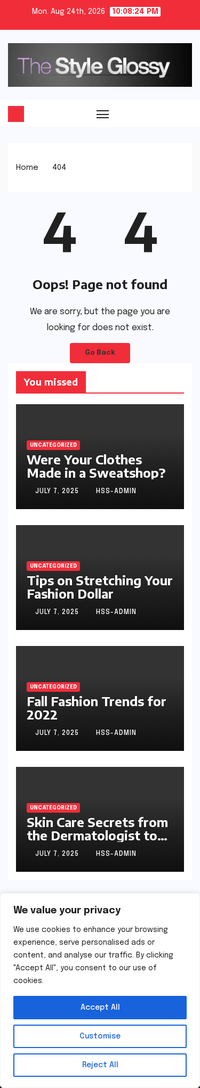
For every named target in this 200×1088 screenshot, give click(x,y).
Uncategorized (53, 445)
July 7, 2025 (58, 491)
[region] (100, 990)
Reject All (100, 1065)
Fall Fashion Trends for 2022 (96, 707)
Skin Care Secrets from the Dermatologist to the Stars (97, 835)
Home (27, 167)
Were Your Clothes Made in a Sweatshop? (96, 465)
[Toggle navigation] (103, 114)
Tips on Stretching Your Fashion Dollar (100, 586)
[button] (185, 113)
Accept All (100, 1007)
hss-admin (116, 491)
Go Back (100, 352)
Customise (100, 1036)
